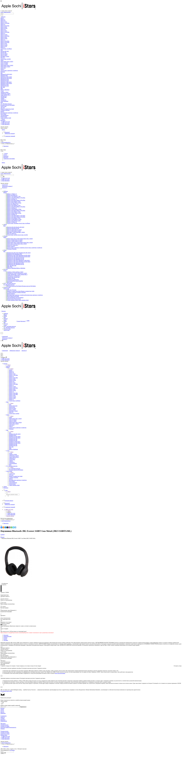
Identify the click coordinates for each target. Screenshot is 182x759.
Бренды (2, 712)
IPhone (5, 192)
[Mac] (5, 250)
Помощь (3, 728)
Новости (3, 717)
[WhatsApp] (11, 527)
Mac (4, 251)
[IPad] (5, 224)
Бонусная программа (60, 673)
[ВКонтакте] (1, 527)
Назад (9, 364)
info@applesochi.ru (6, 142)
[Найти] (2, 15)
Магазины (3, 723)
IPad (4, 225)
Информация (4, 721)
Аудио (4, 270)
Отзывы (5, 637)
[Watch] (5, 236)
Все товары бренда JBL (6, 691)
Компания (3, 713)
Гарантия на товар (5, 733)
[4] (91, 590)
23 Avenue (12, 750)
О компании (4, 715)
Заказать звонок (10, 516)
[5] (91, 591)
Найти (2, 753)
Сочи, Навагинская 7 (6, 12)
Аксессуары (6, 288)
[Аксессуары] (6, 287)
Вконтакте (5, 146)
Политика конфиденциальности (8, 727)
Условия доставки (5, 726)
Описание (5, 635)
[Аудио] (5, 269)
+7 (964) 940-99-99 (5, 124)
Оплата (5, 639)
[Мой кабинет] (1, 335)
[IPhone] (5, 191)
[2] (91, 587)
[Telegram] (15, 527)
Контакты (3, 719)
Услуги (2, 710)
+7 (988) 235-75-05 (5, 121)
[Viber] (9, 527)
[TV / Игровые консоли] (9, 283)
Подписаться (23, 706)
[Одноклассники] (3, 527)
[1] (91, 586)
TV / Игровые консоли (8, 284)
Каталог (8, 366)
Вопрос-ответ (4, 735)
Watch (4, 237)
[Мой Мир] (5, 527)
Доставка (5, 640)
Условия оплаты (4, 724)
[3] (91, 588)
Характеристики (7, 636)
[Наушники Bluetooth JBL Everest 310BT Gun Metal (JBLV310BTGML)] (17, 577)
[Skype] (13, 527)
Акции (2, 709)
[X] (7, 527)
